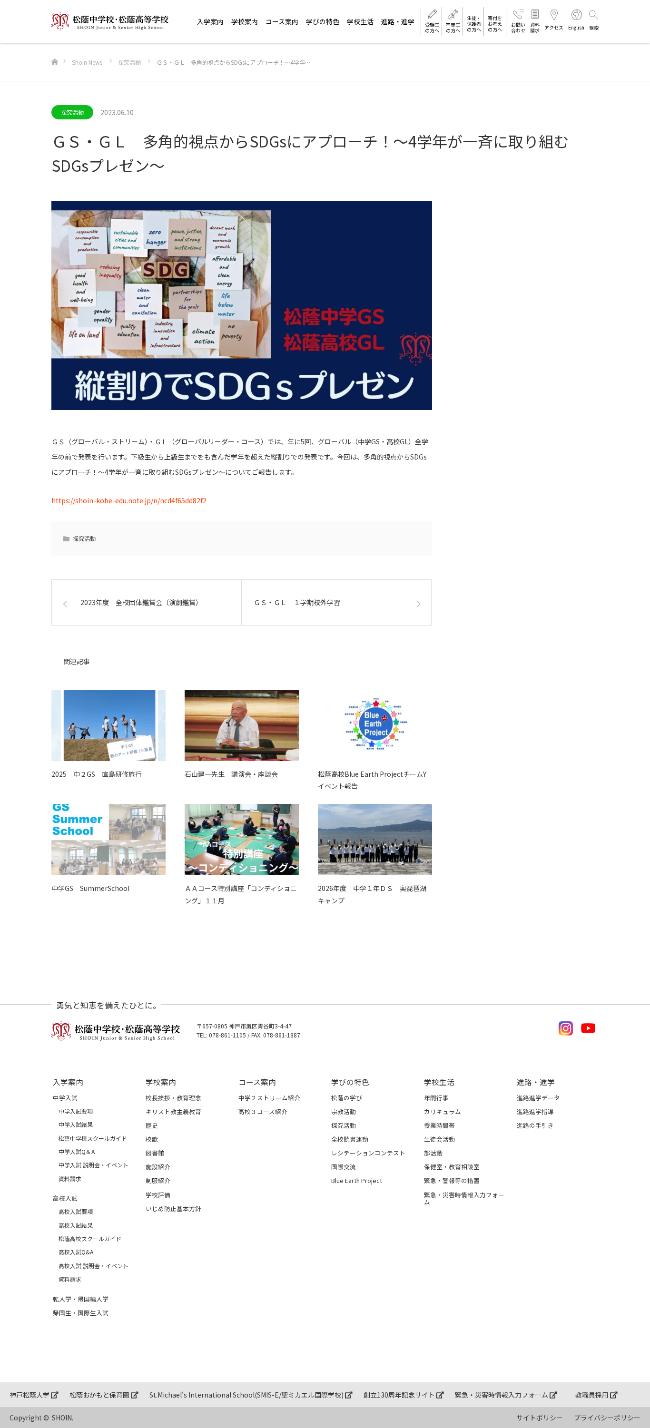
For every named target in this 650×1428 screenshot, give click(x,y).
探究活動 (72, 112)
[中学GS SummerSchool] (108, 839)
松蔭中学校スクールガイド (93, 1138)
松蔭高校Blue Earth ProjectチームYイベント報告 (372, 780)
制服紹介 (158, 1180)
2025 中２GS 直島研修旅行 (96, 774)
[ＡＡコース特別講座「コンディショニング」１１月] (242, 839)
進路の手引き (535, 1125)
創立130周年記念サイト (400, 1394)
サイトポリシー (539, 1417)
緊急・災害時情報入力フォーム (464, 1198)
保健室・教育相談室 (452, 1166)
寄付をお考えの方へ (495, 23)
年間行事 (436, 1097)
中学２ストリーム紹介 (269, 1097)
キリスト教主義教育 (173, 1111)
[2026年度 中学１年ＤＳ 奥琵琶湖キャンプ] (375, 839)
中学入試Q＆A (77, 1151)
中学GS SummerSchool (90, 888)
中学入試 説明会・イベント (93, 1165)
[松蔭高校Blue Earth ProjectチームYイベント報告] (375, 725)
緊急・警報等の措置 (452, 1180)
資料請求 (535, 27)
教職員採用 (592, 1394)
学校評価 (158, 1194)
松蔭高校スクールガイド (90, 1238)
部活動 (433, 1152)
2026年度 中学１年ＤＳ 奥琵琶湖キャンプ (372, 894)
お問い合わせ (518, 27)
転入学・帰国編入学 (80, 1298)
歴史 (152, 1125)
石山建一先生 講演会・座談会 (231, 774)
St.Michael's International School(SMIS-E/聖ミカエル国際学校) (247, 1394)
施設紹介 (158, 1166)
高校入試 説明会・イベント (93, 1265)
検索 (594, 27)
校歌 (152, 1139)
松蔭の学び (346, 1097)
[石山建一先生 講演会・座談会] (242, 725)
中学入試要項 (76, 1111)
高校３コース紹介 (262, 1111)
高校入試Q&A (76, 1252)
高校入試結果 (76, 1225)
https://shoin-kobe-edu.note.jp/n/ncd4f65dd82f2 (129, 500)
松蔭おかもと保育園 (100, 1394)
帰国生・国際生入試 (80, 1312)
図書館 (155, 1152)
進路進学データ (538, 1097)
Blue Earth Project (356, 1180)
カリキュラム (442, 1111)
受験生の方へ (432, 27)
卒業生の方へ (453, 27)
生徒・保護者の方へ (474, 23)
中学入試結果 (76, 1124)
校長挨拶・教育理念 (173, 1097)
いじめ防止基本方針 (173, 1208)
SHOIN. (62, 1417)
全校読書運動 (349, 1139)
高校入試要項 (76, 1211)
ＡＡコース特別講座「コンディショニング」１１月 (241, 894)
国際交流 (343, 1166)
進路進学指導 (535, 1111)
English (576, 27)
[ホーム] (54, 46)
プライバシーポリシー (607, 1417)
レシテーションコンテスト (368, 1152)
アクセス (553, 27)
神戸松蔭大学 (30, 1394)
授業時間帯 (439, 1125)
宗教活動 (343, 1111)
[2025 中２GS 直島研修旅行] (108, 725)
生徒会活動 (439, 1139)
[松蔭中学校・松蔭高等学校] (109, 21)
